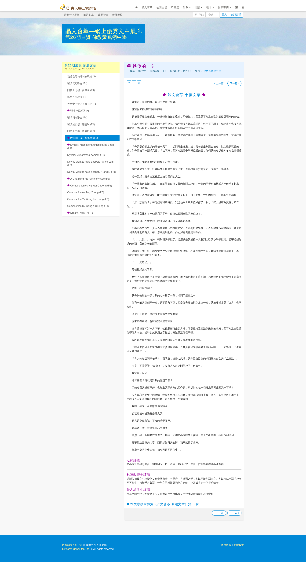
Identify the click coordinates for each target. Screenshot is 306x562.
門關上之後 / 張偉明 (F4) (81, 90)
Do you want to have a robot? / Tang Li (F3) (91, 172)
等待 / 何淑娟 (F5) (77, 97)
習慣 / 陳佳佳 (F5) (77, 117)
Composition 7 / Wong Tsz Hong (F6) (88, 199)
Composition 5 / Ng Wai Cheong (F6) (91, 185)
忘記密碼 (236, 14)
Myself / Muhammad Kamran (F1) (86, 155)
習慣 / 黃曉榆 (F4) (77, 83)
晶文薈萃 (147, 7)
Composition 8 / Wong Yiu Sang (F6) (88, 206)
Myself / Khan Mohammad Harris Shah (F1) (90, 146)
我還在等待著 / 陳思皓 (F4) (82, 76)
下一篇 (234, 83)
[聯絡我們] (243, 7)
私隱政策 (239, 545)
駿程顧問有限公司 (72, 545)
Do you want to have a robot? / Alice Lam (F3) (90, 163)
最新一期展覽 (71, 14)
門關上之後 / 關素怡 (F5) (81, 131)
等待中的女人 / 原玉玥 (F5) (82, 104)
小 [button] (129, 82)
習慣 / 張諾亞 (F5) (80, 110)
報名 (209, 7)
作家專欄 (223, 7)
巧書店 (175, 7)
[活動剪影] (236, 7)
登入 (224, 14)
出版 (198, 7)
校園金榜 (161, 7)
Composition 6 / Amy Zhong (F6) (85, 192)
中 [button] (134, 82)
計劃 (186, 7)
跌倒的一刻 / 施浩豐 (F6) (84, 138)
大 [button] (139, 82)
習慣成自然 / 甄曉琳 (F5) (81, 124)
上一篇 (219, 83)
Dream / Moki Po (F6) (82, 213)
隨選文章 (89, 14)
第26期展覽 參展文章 (80, 65)
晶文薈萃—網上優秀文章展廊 (103, 31)
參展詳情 (103, 14)
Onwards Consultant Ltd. (76, 549)
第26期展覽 (78, 36)
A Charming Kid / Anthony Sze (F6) (90, 178)
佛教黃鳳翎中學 (109, 36)
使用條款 (226, 545)
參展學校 (117, 14)
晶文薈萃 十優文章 (184, 94)
